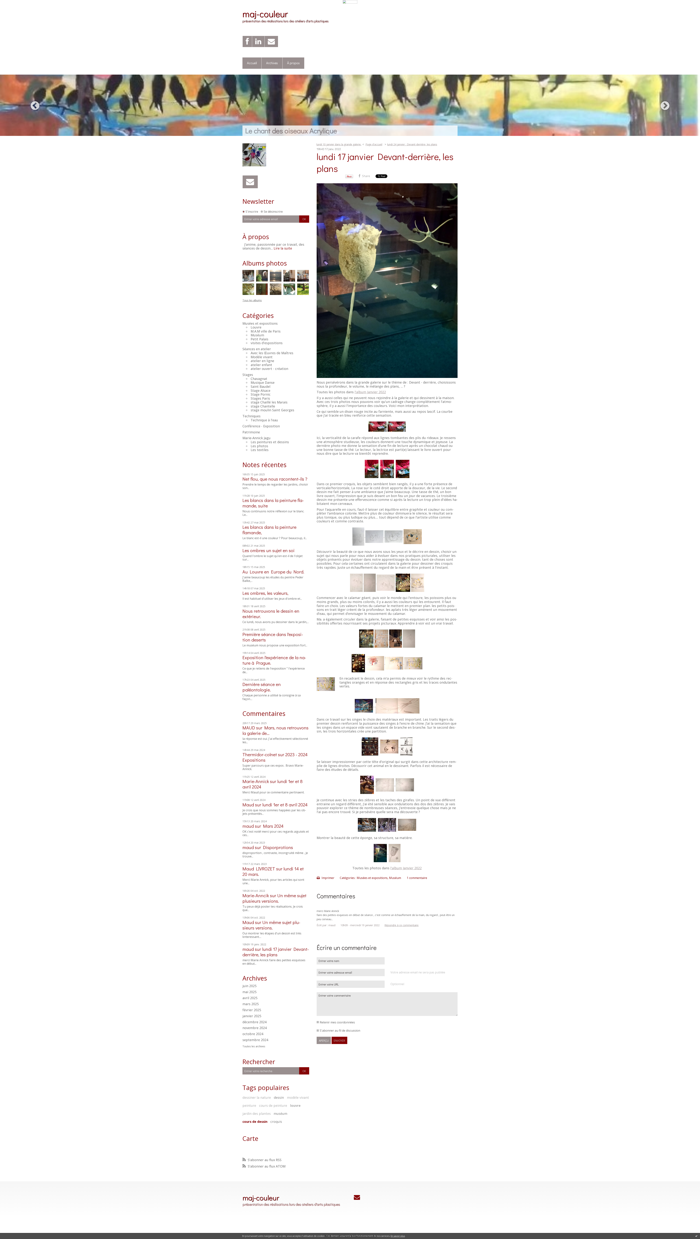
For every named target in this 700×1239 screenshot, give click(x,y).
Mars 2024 (273, 826)
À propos (293, 63)
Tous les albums (252, 300)
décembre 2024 (254, 1022)
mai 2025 (249, 992)
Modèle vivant (262, 357)
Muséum (257, 335)
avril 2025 (249, 998)
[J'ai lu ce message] (696, 1235)
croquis (276, 1121)
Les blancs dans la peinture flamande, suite (273, 503)
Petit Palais (259, 339)
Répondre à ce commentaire (401, 925)
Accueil (252, 63)
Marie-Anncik (255, 895)
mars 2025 (250, 1004)
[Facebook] (247, 41)
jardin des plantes (256, 1113)
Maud (248, 805)
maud (248, 826)
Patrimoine (251, 432)
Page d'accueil (373, 144)
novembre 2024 (254, 1028)
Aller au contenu (13, 7)
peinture (249, 1105)
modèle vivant (298, 1097)
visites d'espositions (267, 343)
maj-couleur (265, 14)
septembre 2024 (255, 1040)
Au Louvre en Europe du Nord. (273, 572)
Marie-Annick (255, 781)
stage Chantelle (263, 406)
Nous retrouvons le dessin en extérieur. (270, 613)
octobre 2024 (252, 1034)
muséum (280, 1113)
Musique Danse (263, 382)
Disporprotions (278, 847)
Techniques (251, 416)
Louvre (256, 327)
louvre (295, 1105)
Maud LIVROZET (258, 869)
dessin (279, 1097)
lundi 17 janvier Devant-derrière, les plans (275, 952)
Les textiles (260, 450)
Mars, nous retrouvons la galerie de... (275, 730)
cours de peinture (273, 1105)
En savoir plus (398, 1236)
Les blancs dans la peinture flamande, (269, 530)
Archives (272, 63)
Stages (247, 374)
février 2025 (251, 1010)
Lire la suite (283, 248)
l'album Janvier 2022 (370, 392)
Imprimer (327, 878)
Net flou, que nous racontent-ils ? (274, 479)
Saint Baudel (260, 386)
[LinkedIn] (258, 41)
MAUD (248, 728)
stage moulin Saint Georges (272, 410)
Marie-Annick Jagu (256, 438)
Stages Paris (260, 398)
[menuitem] (252, 63)
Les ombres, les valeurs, (265, 593)
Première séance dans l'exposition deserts (272, 637)
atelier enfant (261, 365)
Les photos (259, 446)
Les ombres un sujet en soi (268, 550)
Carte (250, 1138)
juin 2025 (249, 986)
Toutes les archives (253, 1046)
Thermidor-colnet (259, 754)
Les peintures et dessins (270, 442)
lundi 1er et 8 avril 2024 (285, 805)
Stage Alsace (260, 390)
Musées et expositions (260, 323)
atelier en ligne (262, 361)
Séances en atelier (256, 349)
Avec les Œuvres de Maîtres (272, 353)
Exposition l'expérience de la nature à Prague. (274, 660)
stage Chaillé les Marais (269, 402)
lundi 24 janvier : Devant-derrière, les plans (412, 144)
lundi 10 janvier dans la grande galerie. (338, 144)
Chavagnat (259, 378)
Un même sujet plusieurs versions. (274, 898)
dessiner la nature (256, 1097)
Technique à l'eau (264, 420)
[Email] (271, 41)
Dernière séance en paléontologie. (261, 687)
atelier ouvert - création (269, 368)
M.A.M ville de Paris (266, 331)
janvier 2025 (251, 1016)
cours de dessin (254, 1121)
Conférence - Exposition (261, 426)
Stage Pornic (261, 394)
